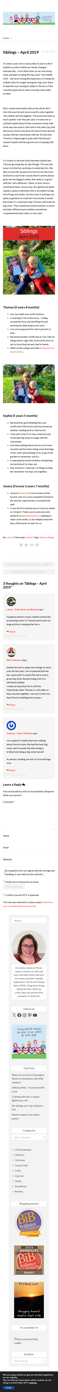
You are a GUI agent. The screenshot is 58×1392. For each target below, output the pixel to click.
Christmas (20, 1160)
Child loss (19, 1154)
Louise (9, 537)
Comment (9, 801)
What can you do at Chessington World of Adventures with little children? (28, 1078)
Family (29, 537)
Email (6, 847)
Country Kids (21, 1165)
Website (7, 859)
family (43, 537)
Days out (19, 1175)
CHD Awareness (23, 1149)
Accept (8, 1388)
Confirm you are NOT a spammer (22, 895)
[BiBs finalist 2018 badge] (29, 1222)
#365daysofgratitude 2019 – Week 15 (30, 564)
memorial (24, 493)
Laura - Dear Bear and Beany (22, 609)
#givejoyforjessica (31, 515)
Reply (12, 631)
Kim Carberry (14, 660)
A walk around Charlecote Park (28, 571)
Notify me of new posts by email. (22, 881)
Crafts (18, 1170)
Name (6, 835)
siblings (50, 537)
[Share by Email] (37, 544)
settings (33, 1383)
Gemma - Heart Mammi (19, 733)
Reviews (19, 1191)
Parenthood (21, 1186)
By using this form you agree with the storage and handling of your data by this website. (30, 872)
